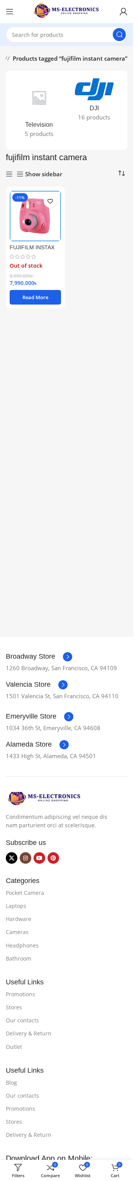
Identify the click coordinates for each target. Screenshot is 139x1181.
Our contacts (22, 1020)
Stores (14, 1007)
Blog (11, 1082)
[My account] (123, 11)
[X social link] (11, 858)
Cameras (17, 932)
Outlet (14, 1046)
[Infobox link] (39, 656)
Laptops (16, 905)
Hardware (18, 919)
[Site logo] (67, 11)
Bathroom (18, 958)
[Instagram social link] (25, 858)
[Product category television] (39, 110)
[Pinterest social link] (53, 858)
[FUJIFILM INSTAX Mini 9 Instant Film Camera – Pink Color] (35, 216)
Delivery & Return (28, 1033)
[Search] (119, 34)
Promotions (20, 994)
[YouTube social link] (39, 858)
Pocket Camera (25, 892)
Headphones (22, 945)
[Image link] (44, 798)
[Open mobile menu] (9, 11)
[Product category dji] (94, 102)
